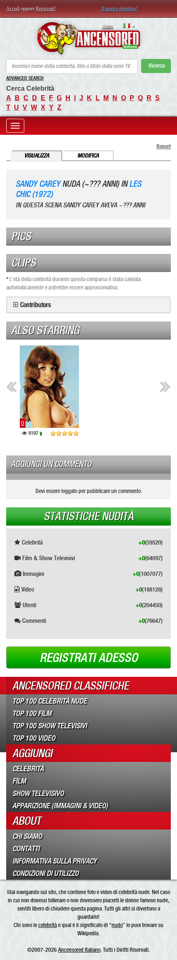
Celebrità (28, 768)
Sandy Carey (38, 184)
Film (19, 781)
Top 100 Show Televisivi (49, 725)
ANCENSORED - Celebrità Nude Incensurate (88, 38)
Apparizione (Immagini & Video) (60, 805)
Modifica (88, 155)
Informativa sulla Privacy (54, 861)
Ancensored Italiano (79, 949)
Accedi (13, 9)
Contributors (35, 305)
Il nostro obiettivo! (120, 9)
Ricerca (156, 65)
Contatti (26, 848)
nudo (117, 925)
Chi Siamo (27, 836)
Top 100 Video (33, 738)
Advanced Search (25, 78)
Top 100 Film (31, 713)
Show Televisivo (38, 793)
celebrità (47, 925)
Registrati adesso (89, 658)
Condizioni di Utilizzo (45, 873)
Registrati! (46, 9)
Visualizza (36, 155)
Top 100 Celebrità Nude (49, 701)
